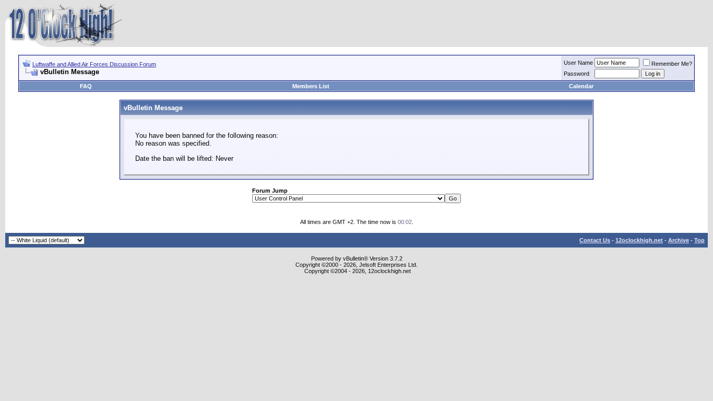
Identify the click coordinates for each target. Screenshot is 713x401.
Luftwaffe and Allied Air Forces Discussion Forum (94, 64)
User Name (578, 63)
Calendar (581, 86)
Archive (678, 240)
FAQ (86, 86)
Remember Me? (671, 64)
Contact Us (594, 240)
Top (699, 240)
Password (576, 73)
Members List (310, 86)
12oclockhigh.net (639, 240)
